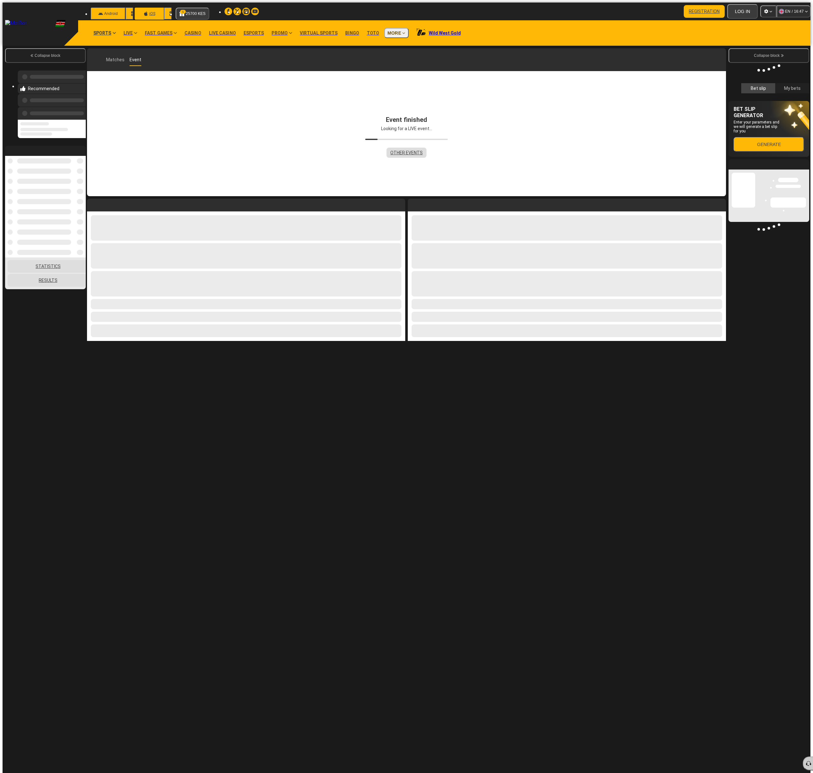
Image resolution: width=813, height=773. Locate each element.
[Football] (105, 59)
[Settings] (768, 11)
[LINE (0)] (93, 59)
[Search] (720, 60)
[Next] (427, 203)
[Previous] (79, 107)
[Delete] (719, 204)
